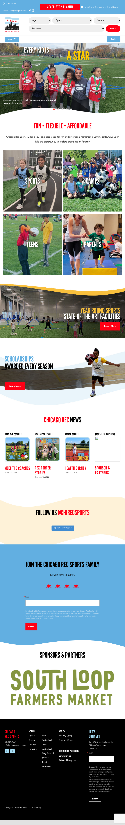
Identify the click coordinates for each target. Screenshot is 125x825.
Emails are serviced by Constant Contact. (40, 618)
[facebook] (7, 731)
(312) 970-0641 (9, 3)
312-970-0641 (10, 722)
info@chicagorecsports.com (15, 10)
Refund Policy (36, 787)
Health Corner (75, 468)
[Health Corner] (77, 449)
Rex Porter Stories (43, 470)
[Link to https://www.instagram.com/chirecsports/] (33, 10)
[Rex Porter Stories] (47, 449)
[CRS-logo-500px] (12, 18)
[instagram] (12, 731)
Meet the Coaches (17, 468)
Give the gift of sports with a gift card (101, 7)
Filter (112, 28)
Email (27, 597)
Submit (31, 627)
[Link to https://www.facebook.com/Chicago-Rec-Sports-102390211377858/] (30, 10)
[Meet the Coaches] (17, 449)
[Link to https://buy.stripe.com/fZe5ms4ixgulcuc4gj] (82, 7)
